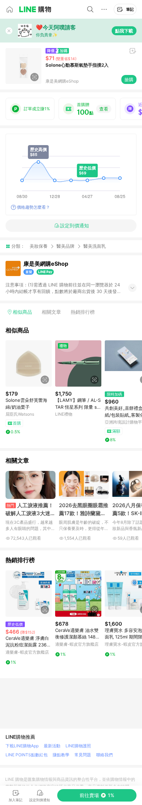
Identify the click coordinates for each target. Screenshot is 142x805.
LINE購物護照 (78, 745)
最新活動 (52, 745)
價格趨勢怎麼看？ (33, 207)
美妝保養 (39, 246)
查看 (103, 109)
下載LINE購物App (22, 745)
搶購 (128, 79)
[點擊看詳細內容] (29, 363)
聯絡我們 (104, 754)
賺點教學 (61, 754)
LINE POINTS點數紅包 (27, 754)
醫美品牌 (65, 246)
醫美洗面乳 (94, 246)
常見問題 (82, 754)
